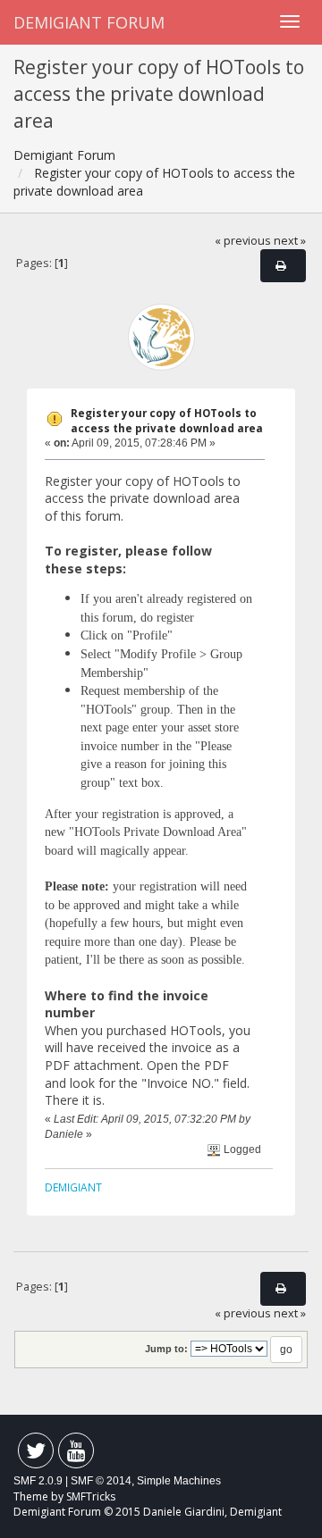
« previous (243, 240)
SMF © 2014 (101, 1481)
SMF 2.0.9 (38, 1481)
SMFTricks (90, 1496)
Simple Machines (179, 1481)
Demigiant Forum (89, 22)
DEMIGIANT (73, 1187)
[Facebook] (36, 1454)
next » (290, 240)
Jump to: (166, 1348)
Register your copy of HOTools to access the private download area (167, 420)
